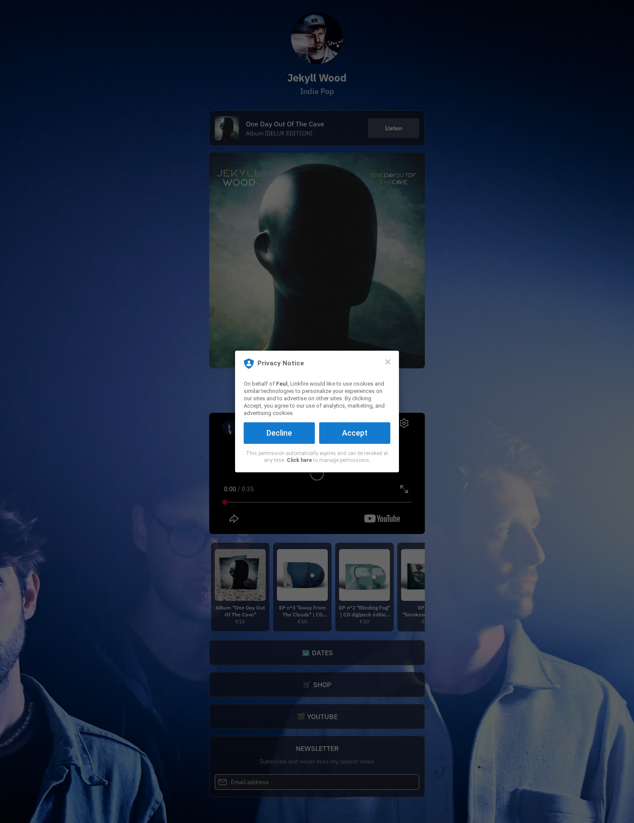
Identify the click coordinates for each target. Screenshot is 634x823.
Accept (354, 432)
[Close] (388, 362)
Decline (279, 432)
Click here (299, 460)
